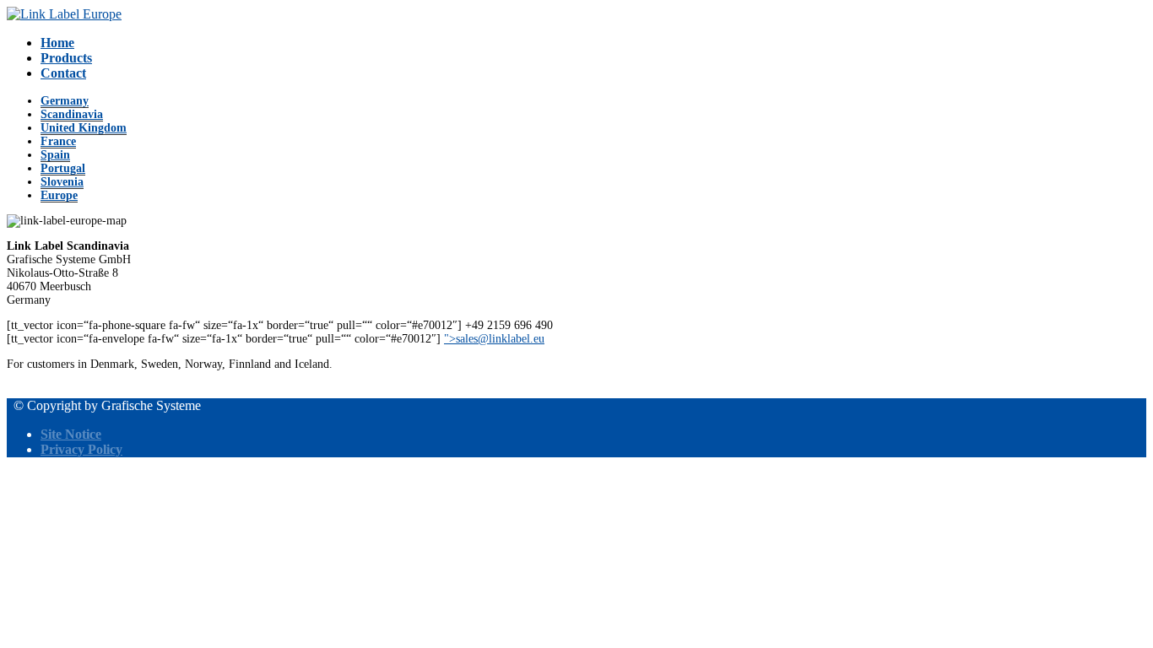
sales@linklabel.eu (500, 338)
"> (494, 338)
